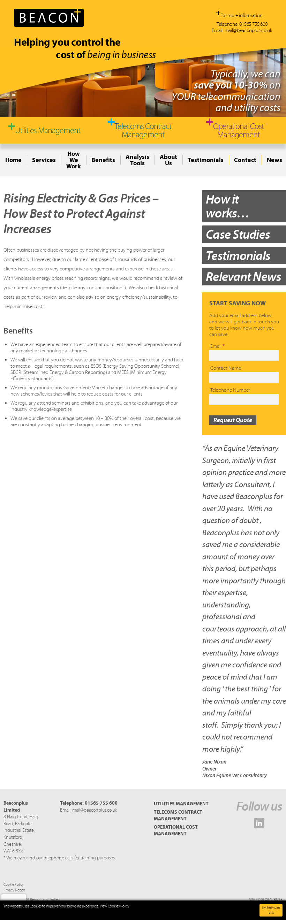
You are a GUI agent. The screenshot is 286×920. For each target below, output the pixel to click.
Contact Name (225, 368)
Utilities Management (181, 803)
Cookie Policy (13, 884)
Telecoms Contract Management (178, 815)
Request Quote (232, 420)
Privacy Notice (14, 890)
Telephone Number (230, 390)
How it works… (228, 206)
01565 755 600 (253, 24)
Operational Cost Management (176, 830)
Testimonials (238, 255)
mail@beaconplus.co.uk (248, 30)
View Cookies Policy (114, 906)
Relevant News (243, 276)
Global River (272, 899)
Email (217, 346)
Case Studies (238, 234)
